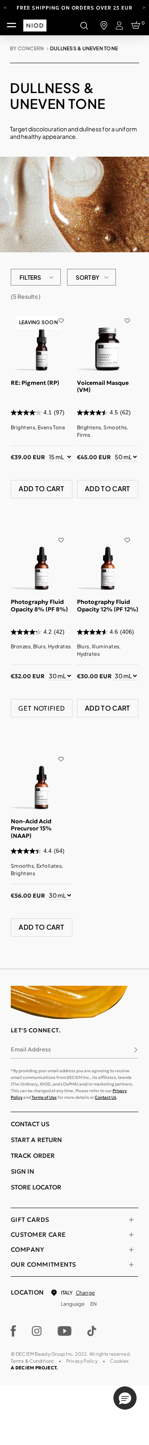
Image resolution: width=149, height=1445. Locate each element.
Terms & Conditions (32, 1361)
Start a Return (36, 1140)
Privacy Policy (82, 1361)
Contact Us (105, 1097)
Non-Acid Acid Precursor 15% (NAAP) (31, 828)
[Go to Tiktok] (91, 1331)
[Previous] (5, 7)
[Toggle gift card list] (131, 1219)
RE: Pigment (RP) (35, 382)
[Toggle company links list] (131, 1249)
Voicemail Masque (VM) (103, 386)
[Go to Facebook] (13, 1331)
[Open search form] (84, 25)
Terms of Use (44, 1097)
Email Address (31, 1049)
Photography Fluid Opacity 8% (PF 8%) (39, 605)
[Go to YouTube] (65, 1331)
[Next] (143, 7)
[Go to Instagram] (37, 1331)
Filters (30, 277)
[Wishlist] (61, 315)
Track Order (33, 1155)
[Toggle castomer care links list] (131, 1234)
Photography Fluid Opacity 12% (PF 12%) (107, 605)
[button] (125, 1398)
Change (85, 1293)
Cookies (119, 1361)
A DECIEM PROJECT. (34, 1368)
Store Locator (36, 1187)
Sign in (22, 1171)
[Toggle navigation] (12, 25)
